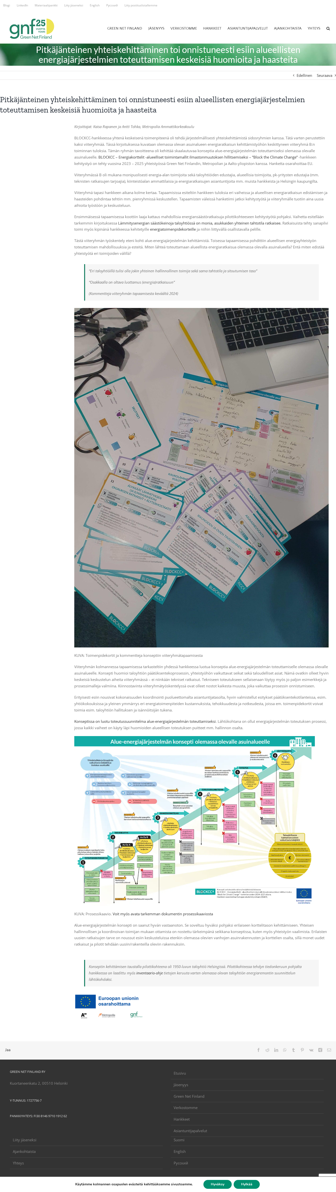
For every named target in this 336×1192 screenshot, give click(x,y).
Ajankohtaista (24, 1151)
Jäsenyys (181, 1084)
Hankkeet (182, 1119)
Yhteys (18, 1162)
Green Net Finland (189, 1096)
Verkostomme (186, 1107)
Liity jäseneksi (24, 1139)
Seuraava (324, 75)
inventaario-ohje (149, 972)
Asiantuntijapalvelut (190, 1130)
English (180, 1151)
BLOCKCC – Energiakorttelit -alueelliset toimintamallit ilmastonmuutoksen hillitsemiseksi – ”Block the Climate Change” (198, 157)
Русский (181, 1162)
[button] (328, 28)
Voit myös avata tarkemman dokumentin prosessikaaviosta (163, 913)
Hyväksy (217, 1184)
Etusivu (180, 1073)
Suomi (179, 1139)
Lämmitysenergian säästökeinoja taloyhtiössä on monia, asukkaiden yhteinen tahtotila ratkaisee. (199, 223)
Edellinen (304, 75)
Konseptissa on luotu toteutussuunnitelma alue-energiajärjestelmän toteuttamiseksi (145, 721)
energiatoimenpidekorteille (173, 229)
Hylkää (246, 1184)
